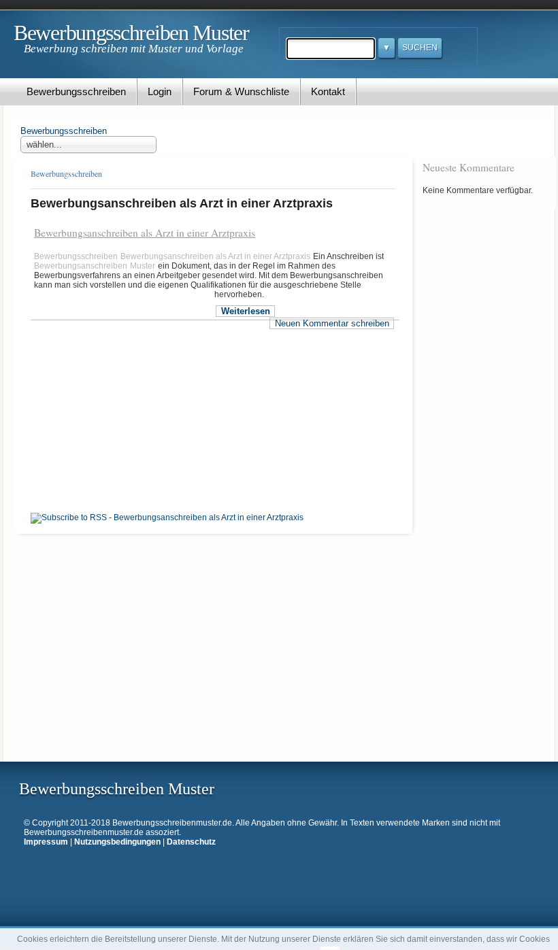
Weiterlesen (245, 311)
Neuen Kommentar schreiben (332, 323)
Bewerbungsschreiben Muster (131, 32)
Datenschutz (191, 842)
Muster (142, 266)
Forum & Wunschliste (241, 91)
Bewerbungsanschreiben (80, 266)
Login (159, 91)
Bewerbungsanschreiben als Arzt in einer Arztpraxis (144, 232)
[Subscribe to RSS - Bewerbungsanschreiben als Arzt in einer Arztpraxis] (167, 517)
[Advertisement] (124, 379)
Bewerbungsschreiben (76, 91)
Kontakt (328, 91)
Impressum (46, 842)
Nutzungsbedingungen (117, 842)
